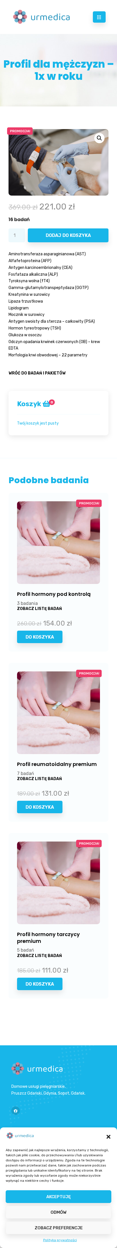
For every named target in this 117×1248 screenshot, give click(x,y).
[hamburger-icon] (99, 17)
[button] (108, 1137)
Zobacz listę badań (39, 608)
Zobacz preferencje (59, 1227)
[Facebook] (15, 1110)
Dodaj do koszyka (68, 235)
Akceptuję (58, 1196)
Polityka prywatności (60, 1240)
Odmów (58, 1212)
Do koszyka (40, 637)
